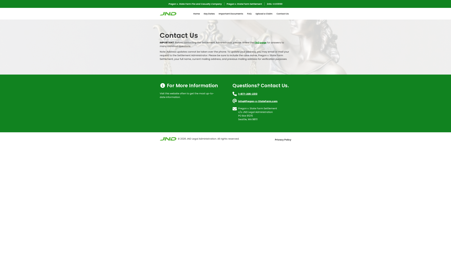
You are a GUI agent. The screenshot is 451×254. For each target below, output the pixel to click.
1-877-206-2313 (247, 93)
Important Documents (231, 13)
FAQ (249, 13)
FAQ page (260, 42)
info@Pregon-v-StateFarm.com (258, 101)
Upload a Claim (264, 13)
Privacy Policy (283, 139)
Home (196, 13)
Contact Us (282, 13)
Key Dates (209, 13)
